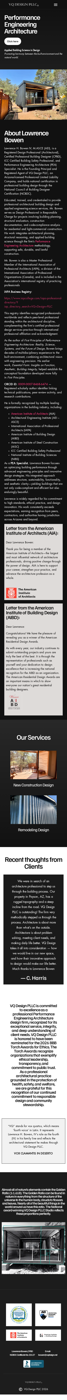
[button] (55, 4)
